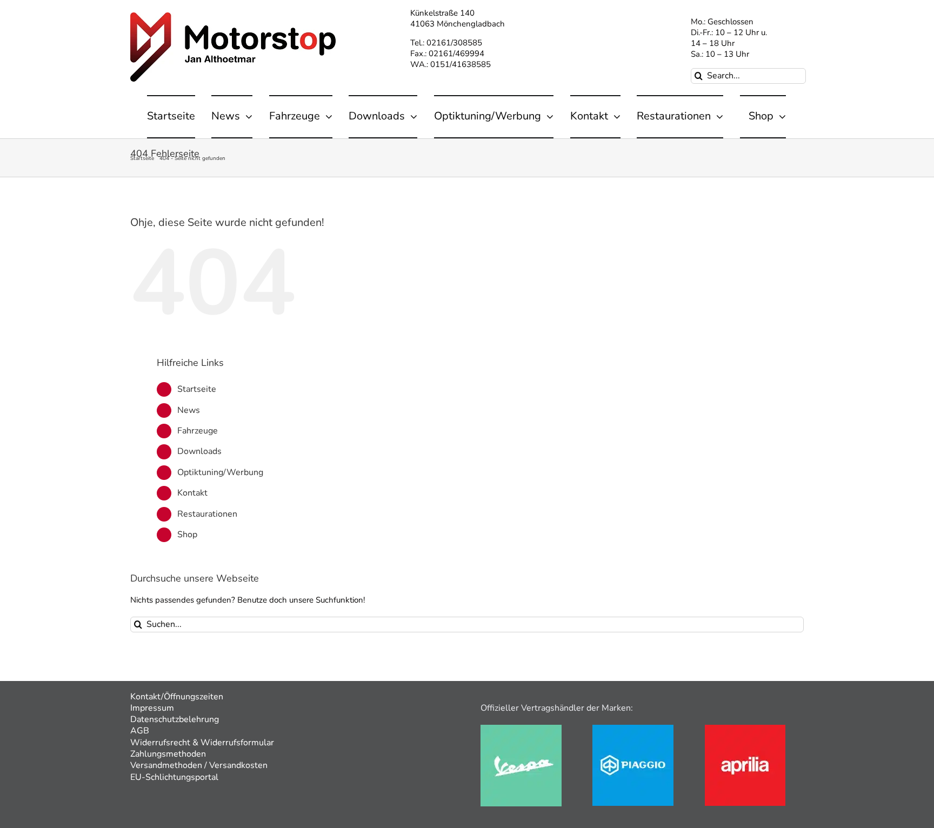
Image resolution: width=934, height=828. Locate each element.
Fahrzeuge (197, 431)
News (188, 410)
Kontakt (192, 493)
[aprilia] (745, 728)
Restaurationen (207, 514)
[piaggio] (632, 728)
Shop (187, 534)
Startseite (196, 389)
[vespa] (521, 728)
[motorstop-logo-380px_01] (233, 16)
